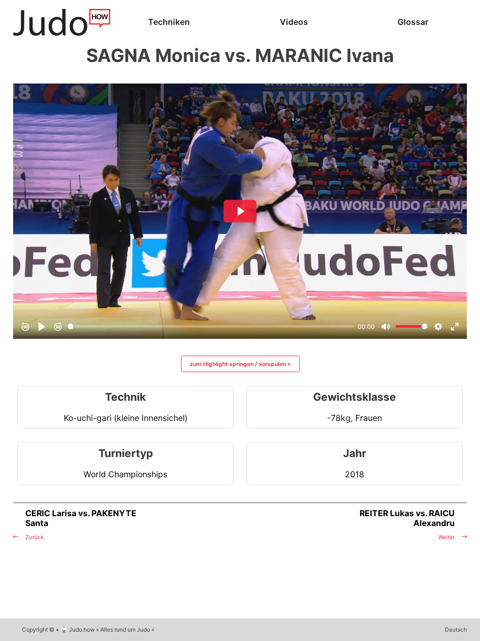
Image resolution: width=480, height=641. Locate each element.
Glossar (413, 22)
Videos (294, 22)
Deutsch (456, 629)
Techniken (169, 22)
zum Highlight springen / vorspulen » (240, 363)
